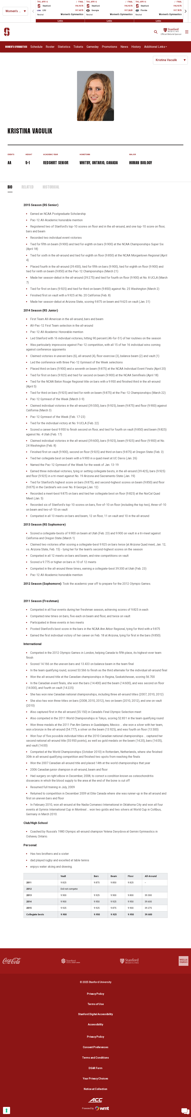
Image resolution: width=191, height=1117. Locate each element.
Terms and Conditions (95, 1057)
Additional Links (154, 47)
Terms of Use (95, 1004)
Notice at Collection (95, 1089)
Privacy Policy (96, 993)
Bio (10, 187)
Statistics (64, 47)
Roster (50, 47)
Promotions (109, 47)
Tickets (78, 47)
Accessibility (96, 1024)
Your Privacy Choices (95, 1078)
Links (60, 20)
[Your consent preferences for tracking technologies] (6, 1110)
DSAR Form (95, 1068)
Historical (51, 187)
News (124, 47)
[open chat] (185, 1111)
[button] (185, 11)
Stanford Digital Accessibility (96, 1014)
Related (28, 187)
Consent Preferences (95, 1047)
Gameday (93, 47)
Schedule (36, 47)
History (136, 47)
